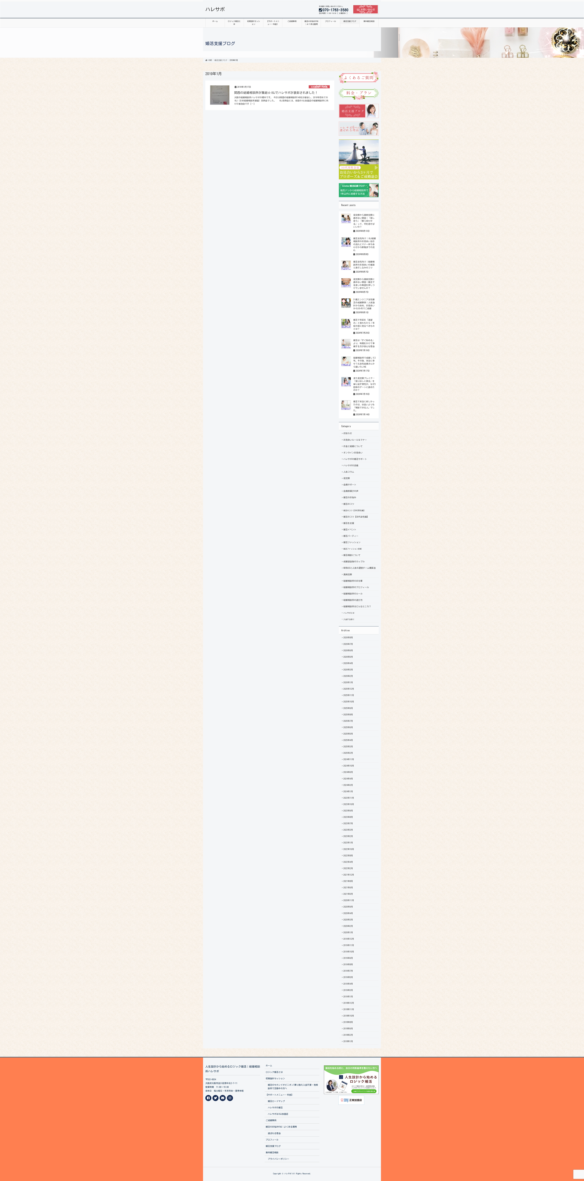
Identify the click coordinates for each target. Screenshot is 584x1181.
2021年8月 (348, 881)
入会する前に (348, 619)
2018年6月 (348, 1029)
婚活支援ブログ (273, 1146)
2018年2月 (348, 1035)
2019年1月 (348, 997)
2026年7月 (348, 644)
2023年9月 (348, 811)
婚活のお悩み (349, 497)
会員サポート (349, 485)
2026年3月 (348, 670)
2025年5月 (348, 734)
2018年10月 (348, 1016)
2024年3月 (348, 785)
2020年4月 (348, 913)
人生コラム (348, 472)
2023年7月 (348, 823)
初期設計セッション (275, 1078)
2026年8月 (348, 637)
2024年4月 (348, 779)
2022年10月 (348, 849)
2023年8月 (348, 817)
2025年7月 (348, 721)
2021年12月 (348, 875)
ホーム (269, 1066)
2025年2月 (348, 753)
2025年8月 (348, 715)
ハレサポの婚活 (275, 1108)
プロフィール (272, 1140)
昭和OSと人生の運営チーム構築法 (359, 568)
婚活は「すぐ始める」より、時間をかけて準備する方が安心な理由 (364, 343)
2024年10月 (348, 766)
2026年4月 (348, 663)
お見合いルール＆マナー (355, 440)
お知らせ (347, 433)
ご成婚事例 (271, 1120)
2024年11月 (348, 759)
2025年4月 (348, 740)
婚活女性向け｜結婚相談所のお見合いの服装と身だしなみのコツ (364, 265)
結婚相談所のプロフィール (356, 587)
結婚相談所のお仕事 (319, 87)
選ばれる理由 (274, 1133)
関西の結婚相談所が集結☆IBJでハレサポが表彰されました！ (276, 92)
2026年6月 (348, 650)
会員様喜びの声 (350, 491)
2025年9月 (348, 708)
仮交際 (346, 478)
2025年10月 (348, 702)
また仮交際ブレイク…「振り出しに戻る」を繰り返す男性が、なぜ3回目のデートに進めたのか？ (364, 384)
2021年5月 (348, 894)
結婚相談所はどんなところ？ (357, 606)
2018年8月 (348, 1022)
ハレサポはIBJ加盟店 (278, 1114)
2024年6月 (348, 772)
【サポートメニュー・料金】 (279, 1095)
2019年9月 (348, 958)
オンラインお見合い (353, 453)
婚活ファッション (351, 542)
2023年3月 (348, 830)
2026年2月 (348, 676)
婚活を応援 (348, 523)
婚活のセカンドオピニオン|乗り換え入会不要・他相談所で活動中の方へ (293, 1086)
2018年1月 (348, 1041)
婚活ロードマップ (276, 1101)
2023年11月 (348, 798)
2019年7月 (348, 971)
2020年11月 (348, 900)
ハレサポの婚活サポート (355, 459)
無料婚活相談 (272, 1152)
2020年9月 (348, 907)
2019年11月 (348, 945)
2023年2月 (348, 836)
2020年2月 (348, 926)
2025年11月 (348, 695)
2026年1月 (348, 682)
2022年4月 (348, 862)
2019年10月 (348, 952)
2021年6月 (348, 888)
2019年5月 (348, 977)
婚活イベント (349, 530)
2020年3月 (348, 920)
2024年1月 (348, 791)
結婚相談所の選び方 (353, 600)
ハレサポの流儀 (350, 465)
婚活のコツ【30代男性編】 (354, 510)
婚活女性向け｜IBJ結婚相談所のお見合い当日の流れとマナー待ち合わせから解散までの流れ (364, 244)
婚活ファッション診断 (352, 549)
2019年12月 (348, 939)
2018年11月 (348, 1009)
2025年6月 (348, 727)
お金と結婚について (353, 446)
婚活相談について (351, 555)
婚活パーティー (350, 536)
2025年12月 (348, 689)
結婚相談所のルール (353, 594)
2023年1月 (348, 843)
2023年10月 (348, 804)
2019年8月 (348, 964)
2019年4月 (348, 984)
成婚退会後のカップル (354, 562)
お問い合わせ (367, 9)
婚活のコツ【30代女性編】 (356, 517)
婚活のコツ (348, 504)
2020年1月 (348, 932)
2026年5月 (348, 657)
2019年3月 (348, 990)
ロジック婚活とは (274, 1072)
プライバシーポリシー (278, 1159)
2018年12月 (348, 1003)
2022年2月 (348, 868)
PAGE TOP (568, 1143)
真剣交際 (347, 574)
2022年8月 (348, 856)
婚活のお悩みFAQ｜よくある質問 (281, 1127)
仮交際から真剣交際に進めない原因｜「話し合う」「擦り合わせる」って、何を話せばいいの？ (364, 221)
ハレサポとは (348, 613)
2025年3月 (348, 747)
